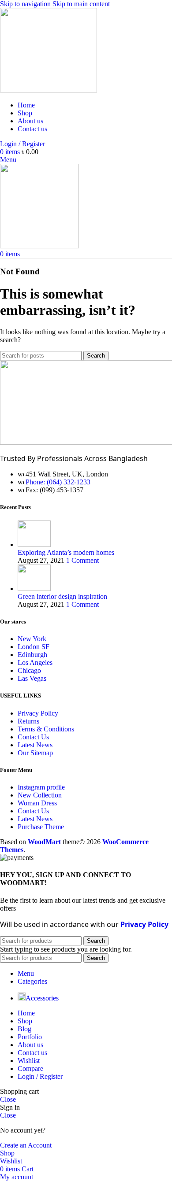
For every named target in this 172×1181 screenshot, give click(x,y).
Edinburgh (32, 654)
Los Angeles (35, 662)
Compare (30, 1068)
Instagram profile (41, 787)
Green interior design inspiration (62, 596)
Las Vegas (32, 678)
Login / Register (40, 1076)
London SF (33, 646)
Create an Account (26, 1145)
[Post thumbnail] (34, 544)
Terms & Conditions (46, 729)
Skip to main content (81, 3)
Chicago (29, 670)
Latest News (35, 745)
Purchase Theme (41, 826)
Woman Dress (37, 803)
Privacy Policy (38, 713)
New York (32, 638)
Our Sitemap (35, 753)
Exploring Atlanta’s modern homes (66, 552)
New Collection (40, 795)
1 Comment (82, 560)
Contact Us (33, 737)
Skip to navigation (26, 3)
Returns (28, 721)
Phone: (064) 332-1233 (58, 482)
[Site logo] (48, 90)
